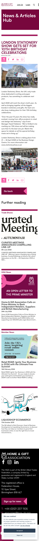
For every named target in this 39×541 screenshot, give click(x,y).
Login (28, 5)
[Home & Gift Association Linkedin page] (16, 462)
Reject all (19, 535)
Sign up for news (12, 501)
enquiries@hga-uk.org (17, 513)
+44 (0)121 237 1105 (16, 508)
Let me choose (25, 525)
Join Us (20, 5)
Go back (8, 191)
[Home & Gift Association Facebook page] (3, 462)
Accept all (20, 530)
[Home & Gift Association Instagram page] (9, 462)
